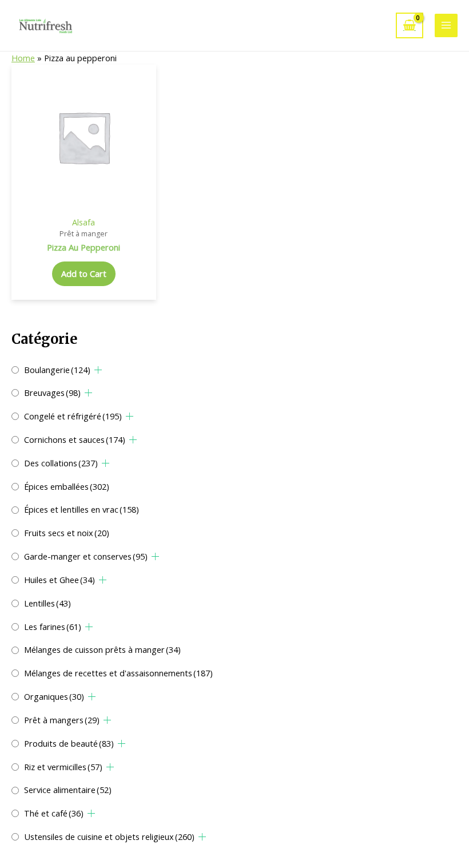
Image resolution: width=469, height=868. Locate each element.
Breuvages (52, 392)
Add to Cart (83, 273)
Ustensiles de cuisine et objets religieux (109, 836)
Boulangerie (57, 369)
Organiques (54, 696)
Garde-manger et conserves (86, 556)
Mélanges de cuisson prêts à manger (102, 649)
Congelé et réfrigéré (73, 416)
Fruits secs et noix (66, 532)
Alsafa (83, 222)
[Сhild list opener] (98, 370)
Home (23, 58)
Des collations (61, 463)
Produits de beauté (69, 743)
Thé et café (54, 813)
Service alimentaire (68, 789)
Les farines (52, 626)
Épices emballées (66, 486)
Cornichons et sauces (74, 439)
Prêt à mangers (62, 720)
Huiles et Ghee (59, 579)
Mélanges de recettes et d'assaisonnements (118, 673)
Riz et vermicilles (63, 766)
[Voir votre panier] (409, 25)
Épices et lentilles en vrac (81, 509)
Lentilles (47, 603)
